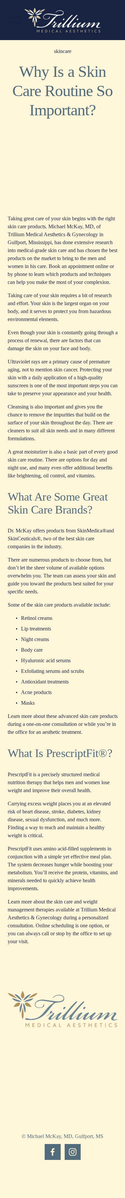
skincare (62, 51)
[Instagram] (73, 1152)
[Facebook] (53, 1152)
